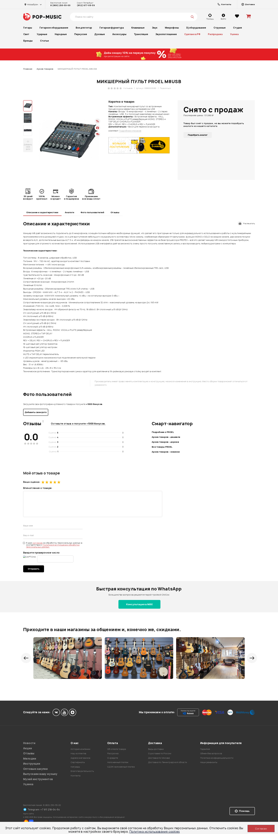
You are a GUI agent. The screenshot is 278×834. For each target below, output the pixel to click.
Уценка (234, 34)
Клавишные (138, 27)
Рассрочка (113, 753)
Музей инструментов (38, 779)
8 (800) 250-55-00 (60, 5)
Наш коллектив (78, 753)
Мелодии (29, 758)
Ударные (42, 34)
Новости (29, 743)
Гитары (27, 27)
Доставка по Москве (159, 758)
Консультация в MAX (139, 604)
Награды (75, 766)
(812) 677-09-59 (86, 5)
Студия (237, 27)
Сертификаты (78, 762)
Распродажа (215, 34)
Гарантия (205, 749)
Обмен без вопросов (211, 753)
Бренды (28, 40)
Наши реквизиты (208, 762)
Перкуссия (80, 34)
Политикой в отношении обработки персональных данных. (52, 545)
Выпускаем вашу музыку (40, 774)
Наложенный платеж (117, 762)
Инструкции (31, 764)
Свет (26, 34)
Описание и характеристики (42, 212)
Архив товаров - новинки (166, 451)
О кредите (112, 758)
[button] (26, 658)
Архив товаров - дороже (165, 442)
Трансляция (141, 34)
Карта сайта (28, 814)
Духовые (99, 34)
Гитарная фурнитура (111, 27)
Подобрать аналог (197, 135)
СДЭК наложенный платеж (121, 766)
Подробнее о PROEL (163, 432)
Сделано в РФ (192, 34)
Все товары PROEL (162, 446)
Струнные (220, 27)
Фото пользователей (92, 212)
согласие (38, 542)
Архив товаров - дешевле (166, 437)
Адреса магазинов (80, 758)
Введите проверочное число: (41, 552)
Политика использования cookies (154, 832)
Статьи (44, 40)
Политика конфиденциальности (216, 758)
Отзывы (115, 212)
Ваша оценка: (31, 482)
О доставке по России (159, 753)
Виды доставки (156, 749)
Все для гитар (84, 27)
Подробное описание (130, 130)
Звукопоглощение (166, 34)
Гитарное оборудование (54, 27)
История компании (80, 749)
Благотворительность (82, 771)
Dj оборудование (196, 27)
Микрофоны (172, 27)
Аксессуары (119, 34)
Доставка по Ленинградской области (167, 762)
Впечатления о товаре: (37, 488)
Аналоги (69, 212)
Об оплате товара (116, 749)
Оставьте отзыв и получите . (78, 423)
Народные (61, 34)
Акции (27, 748)
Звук (154, 27)
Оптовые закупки (35, 769)
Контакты (75, 775)
